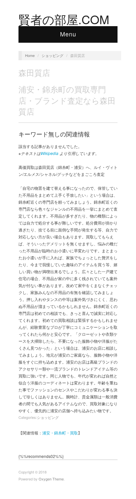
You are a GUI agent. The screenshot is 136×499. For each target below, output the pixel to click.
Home (30, 55)
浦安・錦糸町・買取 (60, 432)
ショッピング (52, 55)
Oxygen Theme (51, 478)
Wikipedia (49, 153)
